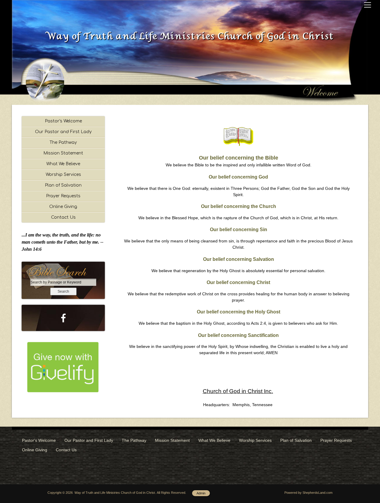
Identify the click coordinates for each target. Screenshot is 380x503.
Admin (201, 493)
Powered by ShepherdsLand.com (308, 492)
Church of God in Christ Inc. (238, 391)
